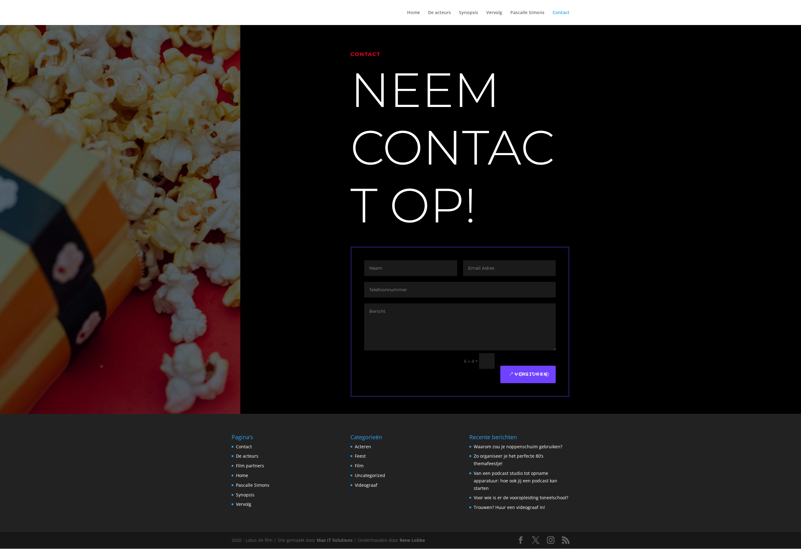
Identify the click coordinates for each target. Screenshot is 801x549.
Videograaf (366, 485)
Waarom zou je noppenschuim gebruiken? (518, 447)
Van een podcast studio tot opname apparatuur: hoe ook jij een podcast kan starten (515, 480)
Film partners (250, 466)
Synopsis (468, 12)
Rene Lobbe (412, 540)
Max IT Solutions (335, 540)
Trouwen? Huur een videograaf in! (509, 507)
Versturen (531, 374)
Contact (561, 12)
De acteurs (439, 12)
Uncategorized (370, 475)
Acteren (363, 447)
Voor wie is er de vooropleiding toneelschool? (521, 498)
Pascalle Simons (527, 12)
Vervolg (494, 12)
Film (359, 466)
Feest (360, 456)
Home (413, 12)
